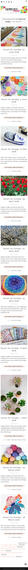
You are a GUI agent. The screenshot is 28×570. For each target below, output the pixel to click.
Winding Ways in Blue (8, 556)
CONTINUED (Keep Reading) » (14, 67)
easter (8, 439)
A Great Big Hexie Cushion (9, 545)
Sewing (23, 439)
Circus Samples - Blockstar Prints (11, 552)
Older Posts (22, 543)
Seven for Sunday (16, 71)
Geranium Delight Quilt (8, 547)
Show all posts (16, 21)
